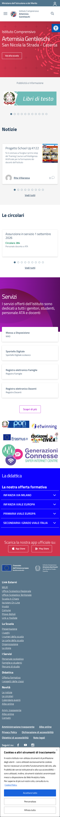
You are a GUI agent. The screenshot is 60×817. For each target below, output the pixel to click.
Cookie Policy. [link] (11, 785)
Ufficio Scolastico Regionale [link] (16, 591)
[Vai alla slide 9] (39, 114)
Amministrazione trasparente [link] (18, 727)
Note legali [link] (39, 737)
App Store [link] (20, 548)
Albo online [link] (8, 704)
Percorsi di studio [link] (11, 666)
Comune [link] (6, 610)
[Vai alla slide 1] (11, 114)
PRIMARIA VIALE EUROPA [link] (19, 513)
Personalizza (30, 801)
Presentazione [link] (9, 629)
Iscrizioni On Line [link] (11, 602)
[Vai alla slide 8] (36, 114)
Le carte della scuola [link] (13, 640)
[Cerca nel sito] (52, 14)
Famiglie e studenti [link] (12, 663)
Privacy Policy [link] (9, 732)
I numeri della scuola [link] (13, 636)
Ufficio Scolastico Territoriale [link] (17, 595)
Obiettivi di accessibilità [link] (15, 737)
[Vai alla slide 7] (32, 114)
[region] (30, 782)
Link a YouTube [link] (9, 618)
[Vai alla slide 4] (22, 114)
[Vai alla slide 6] (29, 114)
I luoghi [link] (6, 633)
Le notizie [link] (7, 692)
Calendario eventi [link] (11, 700)
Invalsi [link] (5, 606)
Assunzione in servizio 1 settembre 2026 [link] (28, 235)
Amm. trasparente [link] (11, 710)
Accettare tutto (30, 793)
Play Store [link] (44, 548)
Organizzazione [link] (10, 644)
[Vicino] (57, 750)
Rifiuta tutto (30, 810)
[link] (56, 28)
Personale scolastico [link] (13, 659)
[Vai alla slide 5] (25, 114)
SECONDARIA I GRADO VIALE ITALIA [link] (25, 523)
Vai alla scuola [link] (12, 55)
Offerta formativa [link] (11, 677)
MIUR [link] (5, 587)
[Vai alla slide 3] (18, 114)
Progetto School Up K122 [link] (22, 148)
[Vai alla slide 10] (43, 114)
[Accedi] (55, 3)
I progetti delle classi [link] (13, 681)
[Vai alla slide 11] (46, 114)
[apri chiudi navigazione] (5, 14)
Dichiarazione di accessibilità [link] (37, 732)
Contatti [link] (6, 718)
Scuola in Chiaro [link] (10, 599)
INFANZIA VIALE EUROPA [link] (19, 504)
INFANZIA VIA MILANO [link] (17, 495)
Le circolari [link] (7, 696)
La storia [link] (6, 648)
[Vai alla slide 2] (15, 114)
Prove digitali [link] (9, 614)
